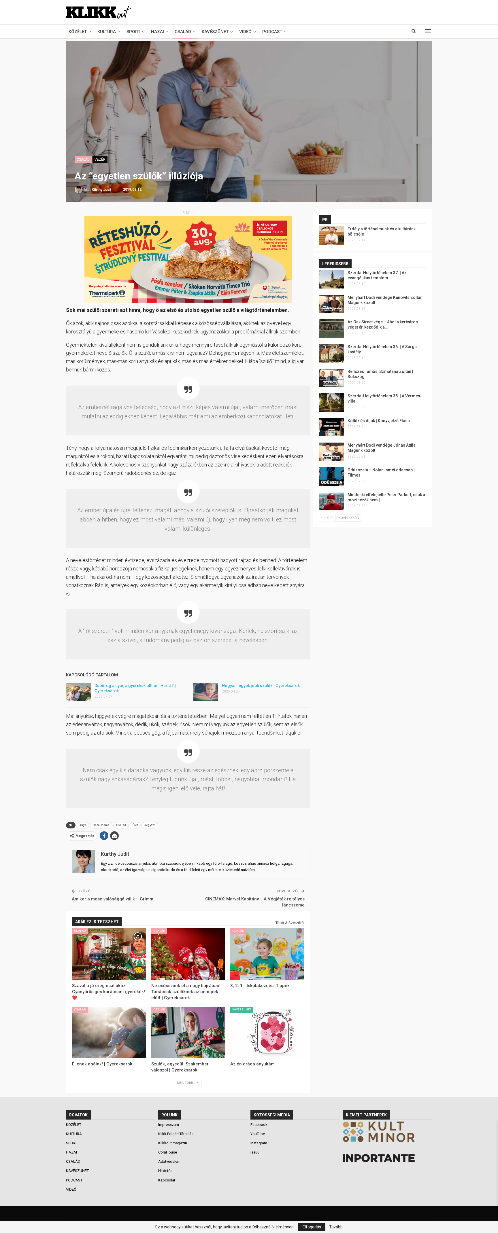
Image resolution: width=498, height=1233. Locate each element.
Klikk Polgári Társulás (175, 1134)
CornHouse (167, 1152)
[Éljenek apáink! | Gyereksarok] (109, 1033)
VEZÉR (100, 160)
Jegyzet (149, 825)
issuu (254, 1152)
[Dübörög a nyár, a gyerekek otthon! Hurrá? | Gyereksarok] (78, 692)
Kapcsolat (166, 1180)
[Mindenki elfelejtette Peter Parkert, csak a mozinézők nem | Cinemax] (331, 501)
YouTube (257, 1134)
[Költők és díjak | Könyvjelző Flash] (331, 427)
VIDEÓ (245, 31)
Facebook (258, 1124)
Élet (135, 825)
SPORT (133, 31)
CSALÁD (183, 31)
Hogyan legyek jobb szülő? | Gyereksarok (261, 685)
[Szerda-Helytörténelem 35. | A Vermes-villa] (331, 402)
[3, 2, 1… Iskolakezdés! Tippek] (267, 954)
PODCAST (272, 31)
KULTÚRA (106, 31)
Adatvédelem (169, 1161)
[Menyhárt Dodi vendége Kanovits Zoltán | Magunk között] (331, 304)
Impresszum (168, 1124)
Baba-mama (101, 825)
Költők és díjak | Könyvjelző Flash (379, 420)
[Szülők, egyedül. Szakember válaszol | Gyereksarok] (188, 1033)
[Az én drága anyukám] (267, 1033)
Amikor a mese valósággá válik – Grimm (112, 899)
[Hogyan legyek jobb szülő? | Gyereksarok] (205, 692)
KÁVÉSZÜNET (215, 31)
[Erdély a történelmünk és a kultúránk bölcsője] (331, 235)
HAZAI (157, 31)
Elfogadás (312, 1227)
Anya (83, 825)
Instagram (258, 1143)
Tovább (336, 1227)
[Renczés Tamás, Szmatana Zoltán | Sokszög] (331, 378)
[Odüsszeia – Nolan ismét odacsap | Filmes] (331, 476)
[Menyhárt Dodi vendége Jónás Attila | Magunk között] (331, 452)
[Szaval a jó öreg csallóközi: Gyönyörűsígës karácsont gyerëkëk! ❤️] (109, 954)
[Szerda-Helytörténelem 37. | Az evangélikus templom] (331, 279)
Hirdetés (165, 1170)
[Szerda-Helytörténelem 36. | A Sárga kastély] (331, 353)
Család (121, 825)
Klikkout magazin (172, 1143)
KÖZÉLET (78, 31)
